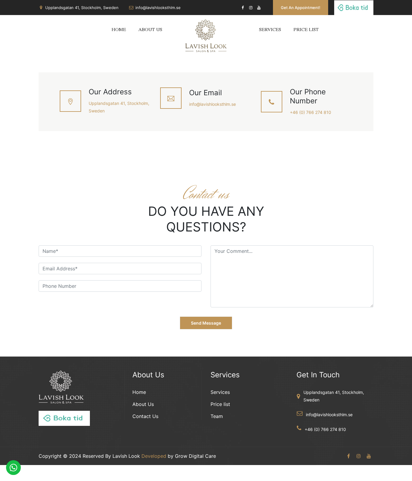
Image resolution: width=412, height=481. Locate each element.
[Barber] (206, 31)
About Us (150, 30)
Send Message (206, 322)
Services (270, 30)
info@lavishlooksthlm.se (158, 7)
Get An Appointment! (300, 7)
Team (217, 416)
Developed (153, 456)
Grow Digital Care (195, 456)
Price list (306, 30)
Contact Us (145, 416)
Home (119, 30)
